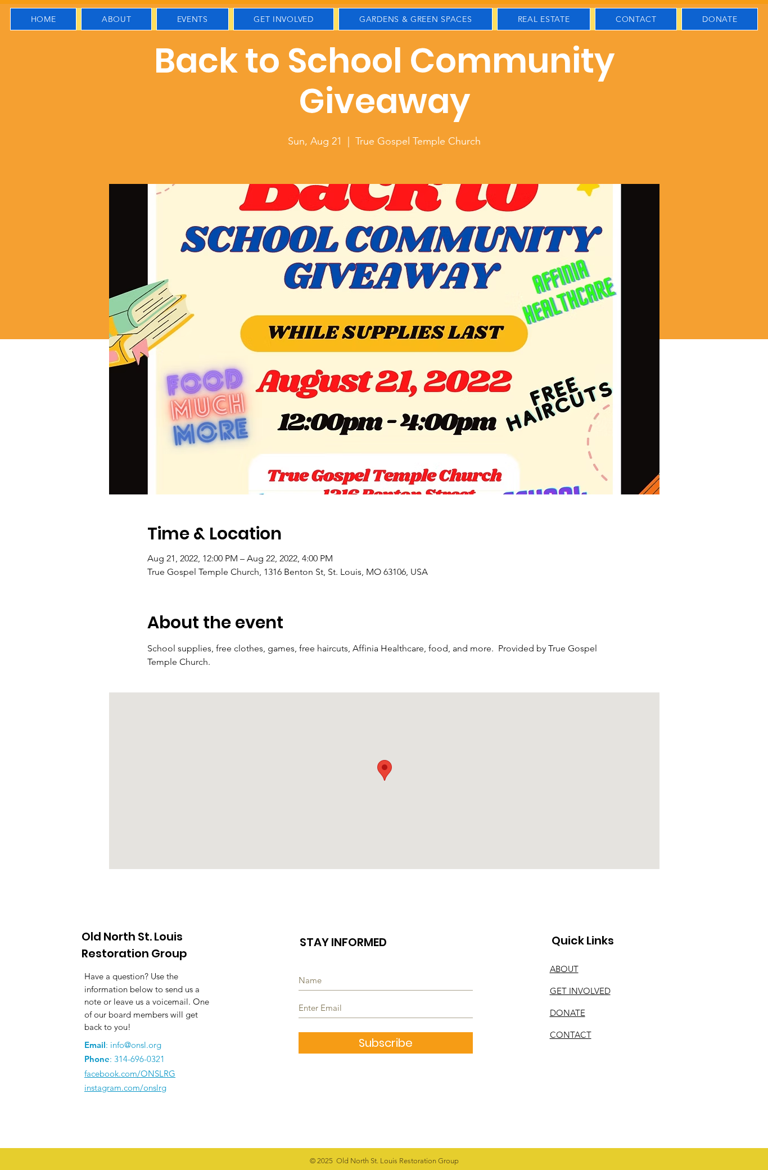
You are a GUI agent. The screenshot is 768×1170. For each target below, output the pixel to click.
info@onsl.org (135, 1045)
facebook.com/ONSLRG (129, 1073)
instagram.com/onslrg (125, 1087)
